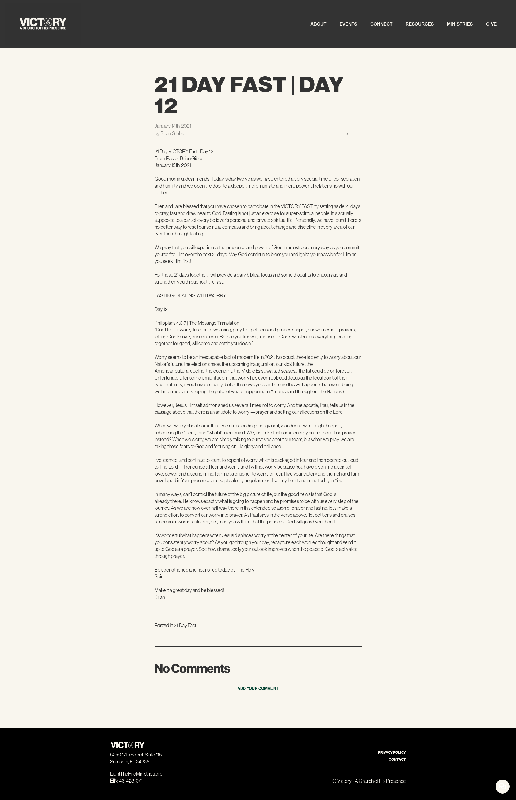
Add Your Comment (258, 688)
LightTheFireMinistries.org (136, 774)
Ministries (460, 24)
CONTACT (397, 759)
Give (491, 24)
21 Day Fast (185, 625)
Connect (382, 24)
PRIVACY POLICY (392, 752)
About (319, 24)
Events (349, 24)
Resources (420, 24)
